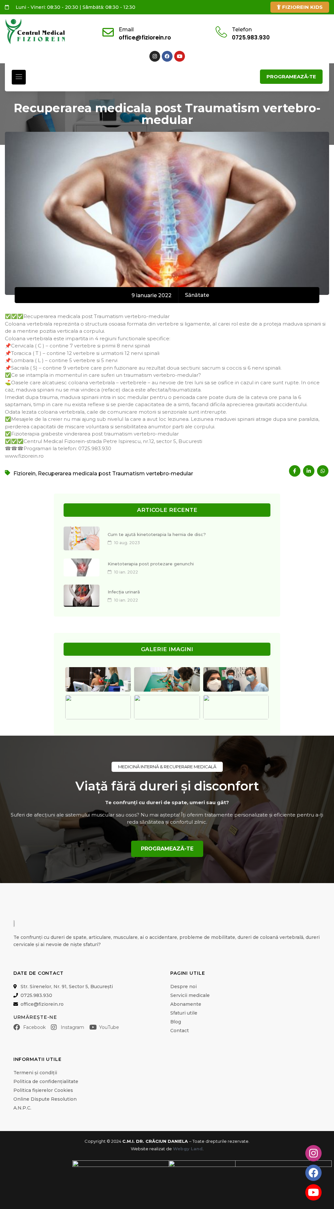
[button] (18, 77)
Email (126, 29)
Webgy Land (188, 1148)
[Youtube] (179, 56)
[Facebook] (167, 56)
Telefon (242, 29)
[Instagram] (154, 56)
